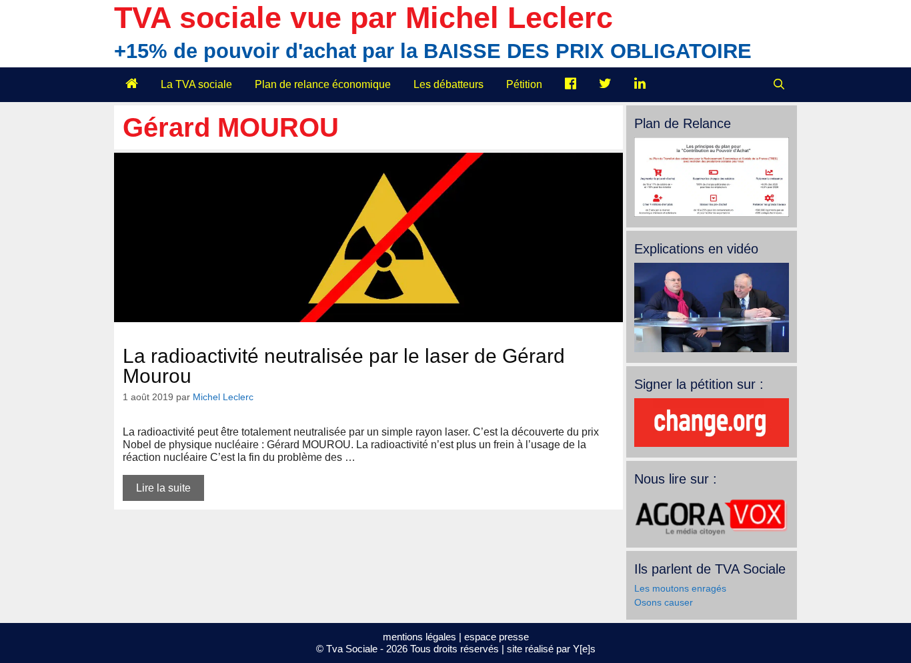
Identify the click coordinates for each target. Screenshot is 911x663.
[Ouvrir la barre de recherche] (778, 84)
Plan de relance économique (323, 84)
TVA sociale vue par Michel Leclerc (363, 18)
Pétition (524, 84)
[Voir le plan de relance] (711, 213)
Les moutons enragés (680, 588)
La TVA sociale (196, 84)
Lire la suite (163, 488)
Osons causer (663, 602)
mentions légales (419, 636)
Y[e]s (584, 648)
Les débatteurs (448, 84)
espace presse (496, 636)
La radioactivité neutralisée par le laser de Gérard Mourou (344, 366)
